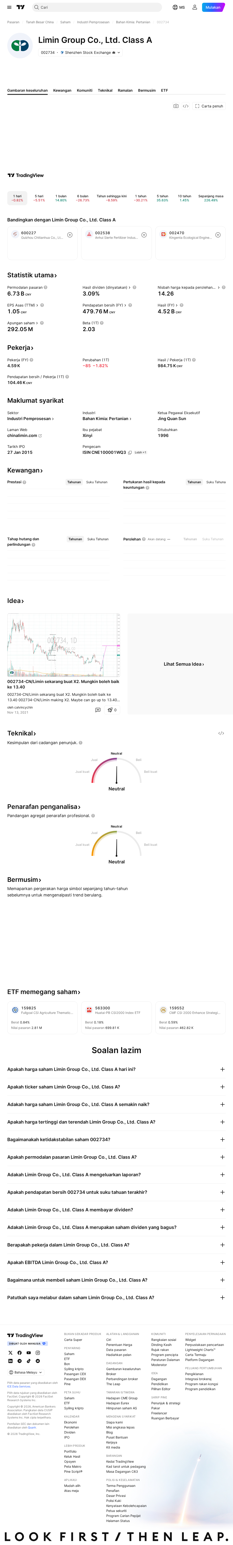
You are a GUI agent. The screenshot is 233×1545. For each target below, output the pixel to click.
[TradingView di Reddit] (38, 1361)
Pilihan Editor (160, 1389)
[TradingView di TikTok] (28, 1361)
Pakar (155, 1408)
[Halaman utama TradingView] (25, 1335)
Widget (190, 1340)
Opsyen (70, 1461)
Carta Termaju (195, 1355)
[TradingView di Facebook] (19, 1353)
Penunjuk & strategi (165, 1403)
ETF (67, 1359)
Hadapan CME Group (122, 1398)
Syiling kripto (74, 1369)
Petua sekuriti (116, 1511)
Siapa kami (114, 1422)
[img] (114, 52)
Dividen (69, 1432)
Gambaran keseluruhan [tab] (27, 90)
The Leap (113, 1384)
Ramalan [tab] (125, 90)
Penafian (112, 1491)
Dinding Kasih (161, 1345)
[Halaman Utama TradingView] (21, 7)
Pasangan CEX (75, 1374)
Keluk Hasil (72, 1456)
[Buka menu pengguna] (194, 7)
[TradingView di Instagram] (38, 1353)
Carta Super (73, 1340)
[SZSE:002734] (12, 672)
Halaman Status (118, 1521)
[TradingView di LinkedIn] (10, 1361)
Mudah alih (72, 1486)
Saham (69, 1354)
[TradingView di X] (10, 1353)
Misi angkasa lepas (120, 1427)
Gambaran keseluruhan (123, 1369)
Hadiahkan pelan (118, 1355)
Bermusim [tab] (147, 90)
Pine (67, 1384)
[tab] (74, 482)
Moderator (159, 1365)
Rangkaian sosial (163, 1340)
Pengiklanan (194, 1374)
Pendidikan (159, 1384)
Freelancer (159, 1413)
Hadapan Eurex (117, 1403)
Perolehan (71, 1427)
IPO (67, 1437)
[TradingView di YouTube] (28, 1353)
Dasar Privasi (116, 1496)
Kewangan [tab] (62, 90)
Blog (109, 1432)
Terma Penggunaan (120, 1486)
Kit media (113, 1447)
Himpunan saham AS (121, 1408)
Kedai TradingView (120, 1461)
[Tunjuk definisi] (45, 287)
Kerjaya (111, 1442)
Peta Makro (72, 1466)
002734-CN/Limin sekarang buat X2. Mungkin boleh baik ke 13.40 (63, 684)
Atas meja (71, 1491)
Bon (67, 1364)
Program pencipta (164, 1355)
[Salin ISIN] (130, 453)
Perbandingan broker (122, 1379)
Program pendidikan (200, 1389)
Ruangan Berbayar (165, 1418)
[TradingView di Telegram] (19, 1361)
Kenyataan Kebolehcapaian (126, 1506)
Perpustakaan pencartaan (204, 1345)
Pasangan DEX (75, 1379)
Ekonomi (70, 1422)
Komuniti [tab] (84, 90)
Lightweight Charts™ (200, 1350)
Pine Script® (73, 1471)
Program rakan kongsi (201, 1384)
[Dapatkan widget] (186, 106)
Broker (111, 1374)
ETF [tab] (164, 90)
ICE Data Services (18, 1386)
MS (182, 7)
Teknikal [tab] (105, 90)
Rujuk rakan (160, 1350)
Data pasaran (116, 1350)
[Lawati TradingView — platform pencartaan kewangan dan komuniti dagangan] (25, 175)
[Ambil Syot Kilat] (176, 106)
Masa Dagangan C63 (122, 1471)
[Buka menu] (9, 7)
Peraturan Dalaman (165, 1360)
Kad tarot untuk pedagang (126, 1466)
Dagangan (159, 1379)
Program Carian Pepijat (123, 1516)
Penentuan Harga (119, 1345)
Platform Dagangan (199, 1360)
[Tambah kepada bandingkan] (70, 235)
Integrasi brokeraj (198, 1379)
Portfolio (70, 1451)
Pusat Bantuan (117, 1437)
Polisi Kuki (113, 1501)
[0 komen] (97, 709)
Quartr (32, 1427)
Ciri (108, 1340)
